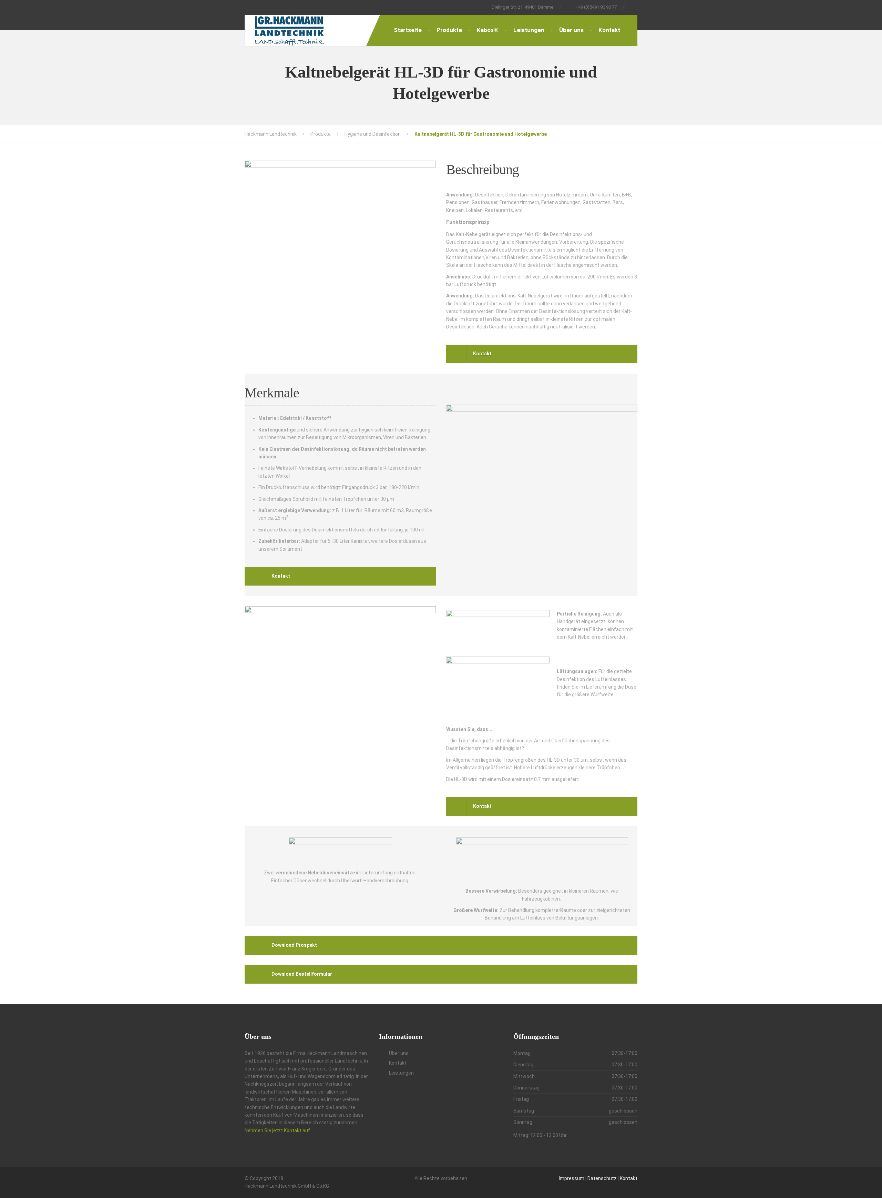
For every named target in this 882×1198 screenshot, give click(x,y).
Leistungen (528, 30)
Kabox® (488, 30)
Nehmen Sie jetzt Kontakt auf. (278, 1130)
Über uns (571, 30)
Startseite (408, 30)
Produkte (449, 30)
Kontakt (609, 30)
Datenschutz (602, 1178)
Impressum (572, 1178)
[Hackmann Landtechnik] (284, 30)
